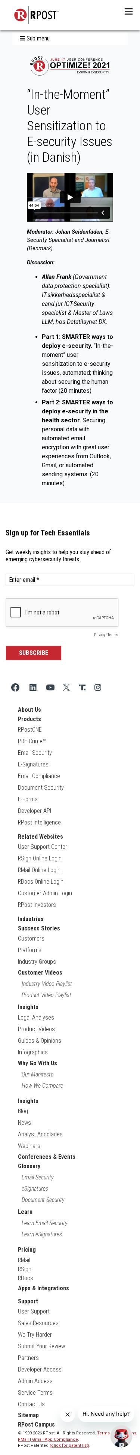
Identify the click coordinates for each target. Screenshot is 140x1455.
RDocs (25, 1278)
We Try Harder (35, 1334)
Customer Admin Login (45, 893)
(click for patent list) (69, 1445)
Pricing (27, 1249)
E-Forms (28, 799)
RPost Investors (37, 904)
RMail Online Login (39, 870)
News (24, 1122)
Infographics (33, 1052)
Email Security (35, 752)
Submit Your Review (41, 1346)
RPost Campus (36, 1424)
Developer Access (40, 1369)
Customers (31, 938)
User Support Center (42, 846)
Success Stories (39, 928)
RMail (24, 1260)
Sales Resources (38, 1323)
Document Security (41, 787)
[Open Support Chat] (121, 1436)
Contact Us (31, 1404)
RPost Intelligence (39, 822)
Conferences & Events (46, 1156)
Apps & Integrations (43, 1288)
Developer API (34, 810)
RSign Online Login (40, 858)
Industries (31, 919)
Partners (28, 1357)
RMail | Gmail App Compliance (48, 1439)
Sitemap (28, 1415)
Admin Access (35, 1381)
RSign (24, 1269)
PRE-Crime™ (32, 741)
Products (29, 719)
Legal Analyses (36, 1017)
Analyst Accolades (40, 1134)
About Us (29, 709)
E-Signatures (33, 764)
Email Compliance (39, 776)
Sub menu (37, 38)
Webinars (29, 1145)
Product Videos (36, 1029)
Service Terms (35, 1392)
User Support (34, 1311)
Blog (23, 1111)
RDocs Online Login (40, 881)
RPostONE (30, 729)
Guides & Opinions (39, 1040)
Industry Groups (37, 961)
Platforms (29, 950)
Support (28, 1301)
